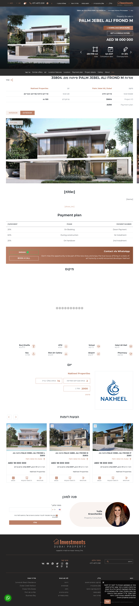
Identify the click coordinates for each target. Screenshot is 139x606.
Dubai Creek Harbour (28, 586)
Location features (55, 72)
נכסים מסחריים (63, 596)
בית (113, 72)
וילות (66, 589)
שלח (35, 522)
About (107, 72)
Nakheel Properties (39, 88)
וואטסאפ (22, 252)
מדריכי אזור (97, 596)
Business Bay (31, 596)
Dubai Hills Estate (29, 589)
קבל (107, 602)
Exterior (27, 113)
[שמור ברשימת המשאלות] (95, 425)
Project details (90, 72)
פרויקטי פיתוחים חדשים (93, 582)
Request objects (112, 480)
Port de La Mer (30, 592)
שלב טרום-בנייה (95, 586)
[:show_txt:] (69, 207)
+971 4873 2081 (38, 3)
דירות (66, 582)
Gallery (100, 72)
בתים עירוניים (63, 592)
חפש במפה (97, 592)
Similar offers (37, 72)
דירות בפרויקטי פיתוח (94, 589)
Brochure (126, 480)
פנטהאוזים (64, 586)
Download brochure (119, 28)
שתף (8, 80)
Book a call (24, 258)
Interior (13, 113)
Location (67, 72)
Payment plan (77, 72)
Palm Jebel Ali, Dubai (102, 88)
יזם (45, 72)
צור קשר (27, 72)
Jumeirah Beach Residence (25, 582)
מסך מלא (13, 123)
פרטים (87, 395)
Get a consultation (120, 33)
